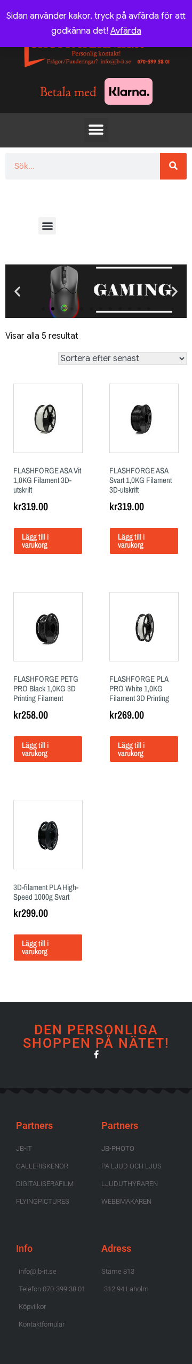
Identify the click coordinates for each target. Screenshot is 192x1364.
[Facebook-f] (96, 1054)
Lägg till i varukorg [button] (35, 540)
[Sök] (173, 166)
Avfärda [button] (125, 31)
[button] (96, 130)
